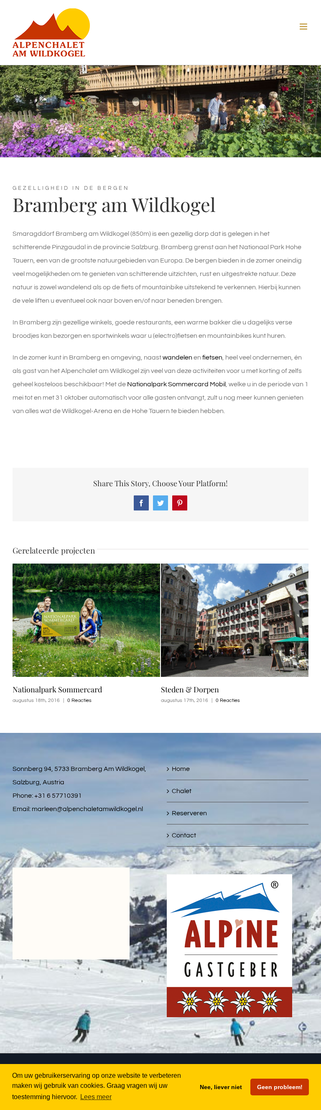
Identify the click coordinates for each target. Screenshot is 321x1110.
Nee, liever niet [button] (221, 1087)
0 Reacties (79, 700)
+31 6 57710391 (58, 795)
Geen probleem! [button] (280, 1087)
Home (181, 769)
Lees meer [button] (96, 1096)
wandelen (177, 357)
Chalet (181, 791)
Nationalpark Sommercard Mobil (176, 384)
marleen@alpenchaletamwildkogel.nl (87, 809)
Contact (184, 835)
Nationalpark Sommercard (57, 689)
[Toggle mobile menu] (304, 26)
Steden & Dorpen (190, 689)
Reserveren (189, 813)
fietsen (212, 357)
